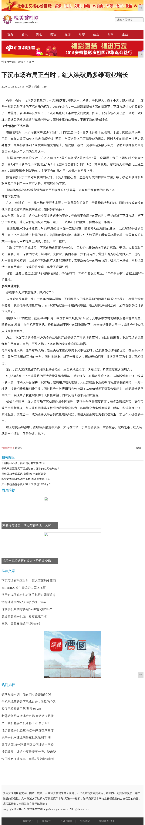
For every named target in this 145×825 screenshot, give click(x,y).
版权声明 (85, 821)
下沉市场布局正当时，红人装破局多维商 (29, 580)
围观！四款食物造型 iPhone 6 (21, 623)
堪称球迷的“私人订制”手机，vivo (24, 602)
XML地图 (66, 821)
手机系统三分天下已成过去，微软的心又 (29, 701)
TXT (111, 821)
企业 (125, 34)
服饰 (68, 34)
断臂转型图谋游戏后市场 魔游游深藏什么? (26, 479)
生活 (96, 34)
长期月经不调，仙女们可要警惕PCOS (23, 463)
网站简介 (28, 821)
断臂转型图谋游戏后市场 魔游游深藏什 (28, 716)
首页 (10, 34)
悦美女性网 (8, 62)
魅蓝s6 (18, 448)
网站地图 (104, 821)
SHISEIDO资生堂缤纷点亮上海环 (24, 587)
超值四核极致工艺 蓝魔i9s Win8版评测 (24, 473)
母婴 (82, 34)
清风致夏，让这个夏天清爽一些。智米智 (29, 751)
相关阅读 (8, 457)
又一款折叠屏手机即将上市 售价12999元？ (26, 484)
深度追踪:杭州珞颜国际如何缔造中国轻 (28, 744)
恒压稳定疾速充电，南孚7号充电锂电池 (28, 759)
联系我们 (47, 821)
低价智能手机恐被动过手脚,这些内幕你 (28, 730)
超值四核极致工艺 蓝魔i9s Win (22, 708)
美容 (53, 34)
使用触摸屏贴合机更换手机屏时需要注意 (29, 594)
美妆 (39, 34)
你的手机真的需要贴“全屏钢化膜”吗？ (27, 609)
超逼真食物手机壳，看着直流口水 (24, 616)
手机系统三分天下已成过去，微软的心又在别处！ (31, 468)
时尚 (111, 34)
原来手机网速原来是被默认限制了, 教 (26, 737)
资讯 (25, 34)
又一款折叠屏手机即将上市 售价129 (25, 723)
